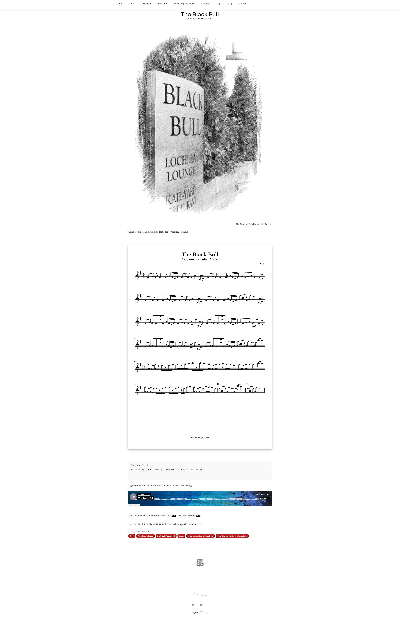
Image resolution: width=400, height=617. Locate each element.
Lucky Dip (146, 3)
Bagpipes (205, 3)
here (174, 515)
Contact (242, 3)
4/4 (131, 536)
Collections (162, 3)
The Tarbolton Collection (200, 536)
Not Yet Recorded (166, 536)
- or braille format (186, 515)
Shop (230, 3)
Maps (218, 3)
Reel (181, 536)
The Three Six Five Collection (232, 536)
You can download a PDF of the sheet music (150, 515)
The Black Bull (150, 231)
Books (132, 3)
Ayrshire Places (145, 536)
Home (191, 18)
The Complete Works (184, 3)
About (119, 3)
